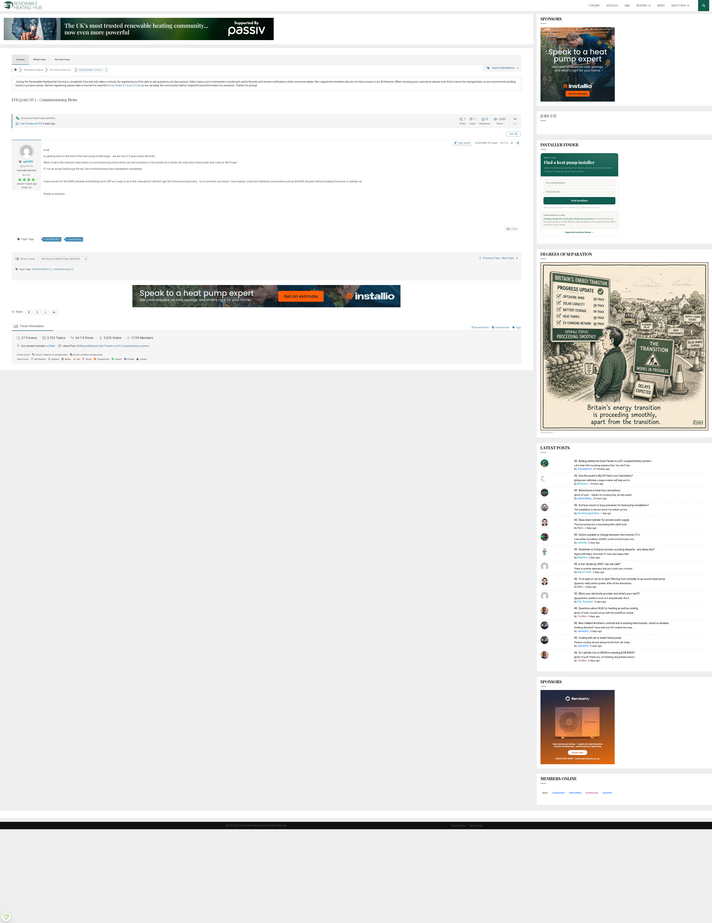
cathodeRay (584, 498)
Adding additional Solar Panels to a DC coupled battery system (113, 345)
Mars (580, 527)
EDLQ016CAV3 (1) (42, 269)
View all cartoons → (547, 432)
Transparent (584, 468)
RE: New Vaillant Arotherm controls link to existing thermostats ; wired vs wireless (621, 623)
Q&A (627, 5)
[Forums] (15, 70)
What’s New (39, 59)
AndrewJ (582, 483)
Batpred (582, 557)
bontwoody (592, 792)
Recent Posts (62, 59)
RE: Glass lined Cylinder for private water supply (601, 519)
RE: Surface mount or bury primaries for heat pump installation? (611, 505)
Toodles (582, 616)
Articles (612, 5)
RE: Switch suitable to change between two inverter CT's (607, 534)
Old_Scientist (585, 601)
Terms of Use (476, 825)
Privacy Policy (458, 825)
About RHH (678, 5)
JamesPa (583, 631)
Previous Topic (491, 258)
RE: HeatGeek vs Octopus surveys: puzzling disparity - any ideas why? (614, 549)
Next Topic (508, 258)
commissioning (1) (63, 269)
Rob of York (584, 572)
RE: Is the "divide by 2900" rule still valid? (597, 564)
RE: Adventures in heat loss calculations (597, 490)
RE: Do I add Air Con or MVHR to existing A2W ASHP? (604, 652)
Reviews (641, 5)
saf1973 (38, 123)
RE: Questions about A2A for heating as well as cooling (606, 608)
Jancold (582, 542)
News (661, 5)
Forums (594, 5)
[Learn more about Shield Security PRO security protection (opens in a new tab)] (6, 916)
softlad (51, 345)
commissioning (74, 239)
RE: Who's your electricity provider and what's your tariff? (607, 593)
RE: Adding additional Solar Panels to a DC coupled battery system (612, 461)
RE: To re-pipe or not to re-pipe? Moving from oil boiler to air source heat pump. (620, 578)
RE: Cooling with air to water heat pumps (597, 637)
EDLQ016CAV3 (52, 239)
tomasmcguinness (588, 513)
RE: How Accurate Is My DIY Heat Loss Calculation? (603, 475)
